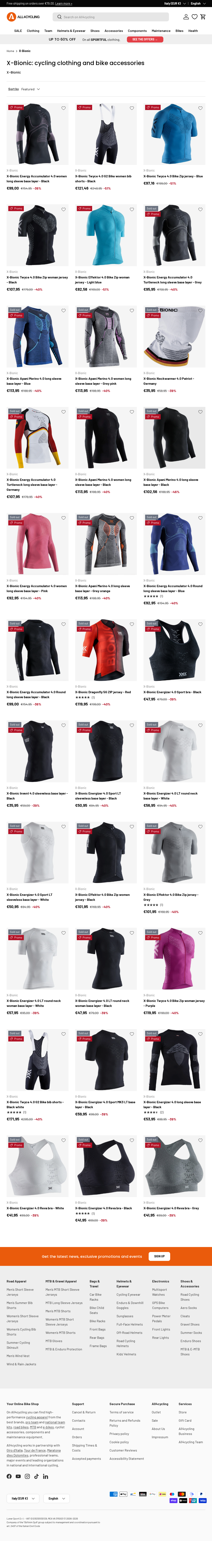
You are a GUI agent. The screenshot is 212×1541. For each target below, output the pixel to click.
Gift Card (185, 1420)
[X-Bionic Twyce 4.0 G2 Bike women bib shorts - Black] (106, 134)
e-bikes (48, 1427)
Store (183, 1412)
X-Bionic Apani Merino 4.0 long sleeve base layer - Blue (34, 380)
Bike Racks (97, 1321)
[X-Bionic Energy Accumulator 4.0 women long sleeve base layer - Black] (38, 134)
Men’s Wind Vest (18, 1356)
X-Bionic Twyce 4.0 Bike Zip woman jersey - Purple (174, 1003)
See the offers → (145, 39)
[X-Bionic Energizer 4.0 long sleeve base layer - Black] (174, 1060)
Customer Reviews (123, 1450)
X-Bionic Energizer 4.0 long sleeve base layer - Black (172, 1104)
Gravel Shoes (190, 1324)
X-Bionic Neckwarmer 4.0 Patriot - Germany (168, 380)
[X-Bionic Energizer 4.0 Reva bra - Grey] (174, 1166)
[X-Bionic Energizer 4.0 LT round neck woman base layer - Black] (106, 959)
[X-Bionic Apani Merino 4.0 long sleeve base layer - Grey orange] (106, 544)
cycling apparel (37, 1417)
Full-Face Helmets (130, 1324)
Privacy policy (119, 1434)
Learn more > (63, 3)
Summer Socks (191, 1332)
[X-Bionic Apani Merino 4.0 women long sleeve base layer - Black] (106, 438)
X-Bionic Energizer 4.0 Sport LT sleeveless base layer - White (29, 897)
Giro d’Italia (15, 1450)
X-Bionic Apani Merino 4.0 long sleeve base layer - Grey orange (102, 588)
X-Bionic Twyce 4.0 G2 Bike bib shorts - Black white (35, 1104)
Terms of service (122, 1412)
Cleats (185, 1316)
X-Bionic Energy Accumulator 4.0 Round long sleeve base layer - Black (36, 694)
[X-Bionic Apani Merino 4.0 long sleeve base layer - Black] (174, 438)
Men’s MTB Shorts (58, 1311)
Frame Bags (98, 1346)
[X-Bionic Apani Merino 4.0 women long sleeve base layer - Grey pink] (106, 337)
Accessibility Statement (127, 1458)
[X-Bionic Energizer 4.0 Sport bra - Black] (174, 650)
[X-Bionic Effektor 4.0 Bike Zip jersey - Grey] (174, 853)
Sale (155, 1420)
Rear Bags (97, 1337)
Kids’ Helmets (126, 1354)
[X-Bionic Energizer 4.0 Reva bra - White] (38, 1166)
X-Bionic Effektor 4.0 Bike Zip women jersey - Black (102, 897)
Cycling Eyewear (128, 1294)
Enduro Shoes (191, 1341)
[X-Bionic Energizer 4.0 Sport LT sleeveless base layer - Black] (106, 751)
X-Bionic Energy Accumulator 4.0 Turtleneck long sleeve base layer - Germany (32, 484)
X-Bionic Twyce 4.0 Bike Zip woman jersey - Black (37, 279)
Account (78, 1429)
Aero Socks (189, 1308)
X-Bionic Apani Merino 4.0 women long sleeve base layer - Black (103, 482)
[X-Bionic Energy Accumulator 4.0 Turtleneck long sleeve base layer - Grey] (174, 235)
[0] (195, 16)
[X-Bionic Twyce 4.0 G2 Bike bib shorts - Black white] (38, 1060)
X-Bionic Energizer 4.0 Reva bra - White (35, 1208)
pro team (32, 1422)
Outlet (156, 1412)
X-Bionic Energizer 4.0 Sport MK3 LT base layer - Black (105, 1104)
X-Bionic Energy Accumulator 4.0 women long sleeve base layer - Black (37, 178)
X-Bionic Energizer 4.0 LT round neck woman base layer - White (34, 1003)
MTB (33, 1427)
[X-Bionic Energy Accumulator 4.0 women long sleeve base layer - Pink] (38, 544)
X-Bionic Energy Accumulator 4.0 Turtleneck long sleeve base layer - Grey (172, 279)
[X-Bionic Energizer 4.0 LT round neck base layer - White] (174, 751)
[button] (203, 16)
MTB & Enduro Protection (64, 1349)
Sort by (13, 89)
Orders (77, 1437)
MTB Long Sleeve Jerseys (64, 1303)
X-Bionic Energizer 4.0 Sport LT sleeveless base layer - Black (98, 795)
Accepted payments (86, 1458)
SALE (18, 31)
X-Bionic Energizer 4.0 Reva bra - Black (103, 1208)
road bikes (21, 1427)
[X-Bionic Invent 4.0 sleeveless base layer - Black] (38, 751)
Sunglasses (125, 1316)
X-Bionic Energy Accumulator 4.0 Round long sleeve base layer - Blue (172, 588)
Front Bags (98, 1329)
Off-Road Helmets (129, 1332)
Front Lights (161, 1329)
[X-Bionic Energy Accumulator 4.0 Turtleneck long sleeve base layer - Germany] (38, 438)
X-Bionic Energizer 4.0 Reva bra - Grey (171, 1208)
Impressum (160, 1437)
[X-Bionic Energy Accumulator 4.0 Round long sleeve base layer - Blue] (174, 544)
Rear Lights (160, 1337)
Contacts (78, 1420)
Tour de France (35, 1450)
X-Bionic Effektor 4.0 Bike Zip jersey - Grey (171, 897)
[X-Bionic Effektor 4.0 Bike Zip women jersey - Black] (106, 853)
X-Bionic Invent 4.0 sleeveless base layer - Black (37, 795)
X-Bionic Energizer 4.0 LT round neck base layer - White (170, 795)
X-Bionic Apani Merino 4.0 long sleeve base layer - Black (170, 482)
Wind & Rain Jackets (21, 1364)
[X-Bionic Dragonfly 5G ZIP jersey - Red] (106, 650)
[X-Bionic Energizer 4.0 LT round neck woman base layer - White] (38, 959)
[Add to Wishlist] (64, 108)
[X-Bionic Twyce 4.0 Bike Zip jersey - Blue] (174, 134)
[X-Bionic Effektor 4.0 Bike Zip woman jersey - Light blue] (106, 235)
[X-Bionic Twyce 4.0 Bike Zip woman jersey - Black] (38, 235)
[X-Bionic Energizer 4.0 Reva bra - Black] (106, 1166)
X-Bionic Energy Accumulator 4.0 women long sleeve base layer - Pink (37, 588)
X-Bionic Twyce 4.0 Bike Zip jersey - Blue (173, 176)
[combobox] (111, 16)
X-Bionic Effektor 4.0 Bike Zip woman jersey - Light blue (102, 279)
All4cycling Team (191, 1442)
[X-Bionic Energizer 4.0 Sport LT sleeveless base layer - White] (38, 853)
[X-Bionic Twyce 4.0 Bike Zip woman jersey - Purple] (174, 959)
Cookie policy (119, 1442)
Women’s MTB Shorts (61, 1332)
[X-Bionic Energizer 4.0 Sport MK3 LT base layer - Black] (106, 1060)
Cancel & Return (84, 1412)
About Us (158, 1429)
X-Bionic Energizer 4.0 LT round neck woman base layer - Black (102, 1003)
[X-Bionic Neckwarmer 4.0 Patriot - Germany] (174, 337)
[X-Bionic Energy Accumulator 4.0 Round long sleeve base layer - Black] (38, 650)
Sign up (159, 1256)
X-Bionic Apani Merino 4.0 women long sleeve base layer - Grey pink (103, 380)
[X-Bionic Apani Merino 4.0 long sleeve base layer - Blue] (38, 337)
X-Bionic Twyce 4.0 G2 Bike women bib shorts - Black (103, 178)
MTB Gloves (54, 1341)
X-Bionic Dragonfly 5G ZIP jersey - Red (103, 692)
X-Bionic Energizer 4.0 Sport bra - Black (172, 692)
